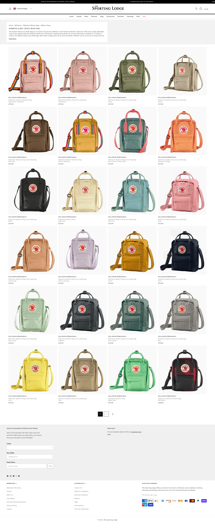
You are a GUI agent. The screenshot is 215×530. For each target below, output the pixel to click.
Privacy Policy (12, 505)
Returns (77, 498)
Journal (9, 491)
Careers (9, 509)
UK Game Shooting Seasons (16, 502)
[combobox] (29, 447)
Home (11, 25)
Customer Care (136, 432)
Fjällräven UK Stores (14, 488)
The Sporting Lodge (111, 520)
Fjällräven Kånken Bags (31, 25)
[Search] (196, 8)
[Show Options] (52, 447)
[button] (201, 8)
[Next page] (112, 414)
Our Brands (11, 498)
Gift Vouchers (79, 505)
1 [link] (100, 414)
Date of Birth (10, 453)
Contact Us (78, 488)
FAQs (76, 502)
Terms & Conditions (81, 491)
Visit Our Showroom (81, 509)
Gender (9, 444)
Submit (51, 466)
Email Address (11, 462)
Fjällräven (18, 25)
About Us (10, 495)
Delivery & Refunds (81, 495)
